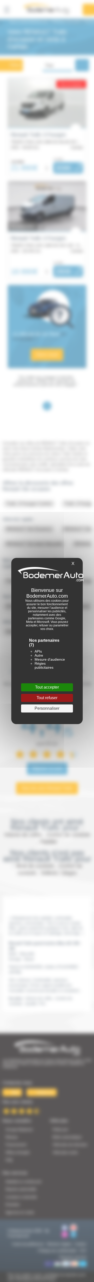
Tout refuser (47, 698)
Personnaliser (47, 708)
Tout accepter (47, 687)
